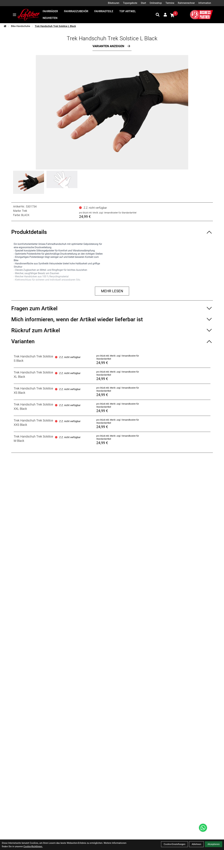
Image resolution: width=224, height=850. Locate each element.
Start (143, 3)
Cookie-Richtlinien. (33, 846)
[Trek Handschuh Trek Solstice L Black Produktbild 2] (61, 182)
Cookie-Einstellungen (174, 844)
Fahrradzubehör (76, 11)
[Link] (14, 14)
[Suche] (157, 14)
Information (204, 3)
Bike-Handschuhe (20, 26)
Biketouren (113, 3)
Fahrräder (50, 11)
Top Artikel (127, 11)
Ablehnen (196, 844)
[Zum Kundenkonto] (165, 15)
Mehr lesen (112, 291)
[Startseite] (5, 26)
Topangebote (130, 3)
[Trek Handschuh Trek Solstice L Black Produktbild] (112, 112)
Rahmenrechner (186, 3)
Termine (169, 3)
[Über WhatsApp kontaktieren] (203, 828)
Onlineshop (156, 3)
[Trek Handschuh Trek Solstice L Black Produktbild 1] (28, 182)
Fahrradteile (103, 11)
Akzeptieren (214, 844)
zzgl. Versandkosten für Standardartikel (117, 212)
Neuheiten (50, 18)
